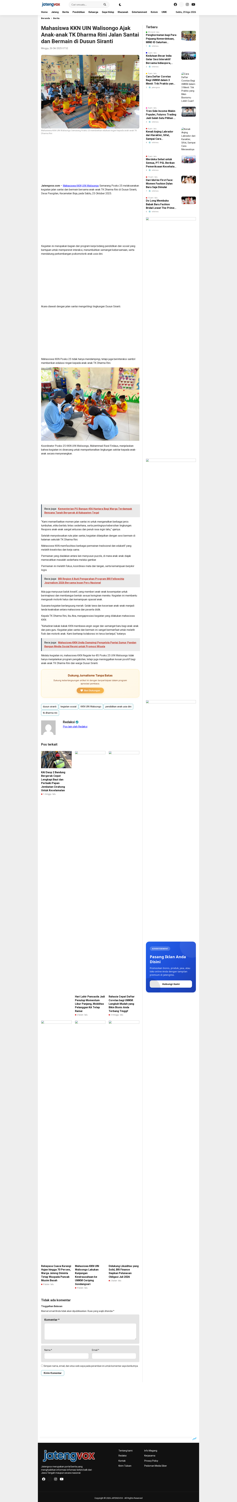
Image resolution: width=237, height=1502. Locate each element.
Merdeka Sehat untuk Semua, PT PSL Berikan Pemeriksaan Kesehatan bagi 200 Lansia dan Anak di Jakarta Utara (161, 163)
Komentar (51, 1319)
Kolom (154, 12)
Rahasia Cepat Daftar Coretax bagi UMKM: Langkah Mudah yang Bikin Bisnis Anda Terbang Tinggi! (122, 1004)
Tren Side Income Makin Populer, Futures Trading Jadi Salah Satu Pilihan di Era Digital (161, 114)
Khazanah (123, 12)
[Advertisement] (90, 160)
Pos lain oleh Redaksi (75, 726)
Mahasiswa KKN (72, 185)
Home (44, 12)
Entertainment (139, 12)
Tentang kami (125, 1450)
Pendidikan (79, 12)
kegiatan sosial (68, 706)
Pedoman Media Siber (155, 1465)
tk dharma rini (50, 712)
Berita (65, 12)
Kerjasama (149, 1455)
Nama (48, 1350)
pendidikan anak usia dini (118, 706)
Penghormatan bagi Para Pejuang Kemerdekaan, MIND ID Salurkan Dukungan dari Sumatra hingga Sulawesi (161, 38)
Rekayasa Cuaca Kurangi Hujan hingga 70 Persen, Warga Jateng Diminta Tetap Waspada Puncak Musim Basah (56, 1273)
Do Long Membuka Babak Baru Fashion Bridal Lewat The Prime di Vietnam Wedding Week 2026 (160, 204)
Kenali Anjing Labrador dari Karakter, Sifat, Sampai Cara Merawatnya (159, 135)
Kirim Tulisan (124, 1465)
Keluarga (93, 12)
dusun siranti (49, 706)
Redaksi (122, 1455)
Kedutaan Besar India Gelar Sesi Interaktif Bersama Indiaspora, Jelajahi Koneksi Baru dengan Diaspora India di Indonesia (161, 59)
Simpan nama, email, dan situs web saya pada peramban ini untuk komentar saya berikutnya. (91, 1366)
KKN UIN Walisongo (91, 706)
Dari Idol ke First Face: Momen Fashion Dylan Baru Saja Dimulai (159, 184)
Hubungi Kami (171, 984)
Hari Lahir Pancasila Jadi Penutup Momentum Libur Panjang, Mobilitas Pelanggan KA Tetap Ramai (90, 1004)
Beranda (45, 18)
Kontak (122, 1460)
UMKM (165, 12)
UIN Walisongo (90, 185)
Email (95, 1350)
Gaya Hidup (108, 12)
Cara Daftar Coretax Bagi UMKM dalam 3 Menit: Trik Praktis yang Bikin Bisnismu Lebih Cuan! (160, 80)
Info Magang (150, 1450)
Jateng (55, 12)
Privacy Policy (151, 1460)
